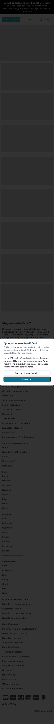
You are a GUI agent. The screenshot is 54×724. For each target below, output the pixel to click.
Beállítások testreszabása (27, 373)
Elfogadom (27, 379)
